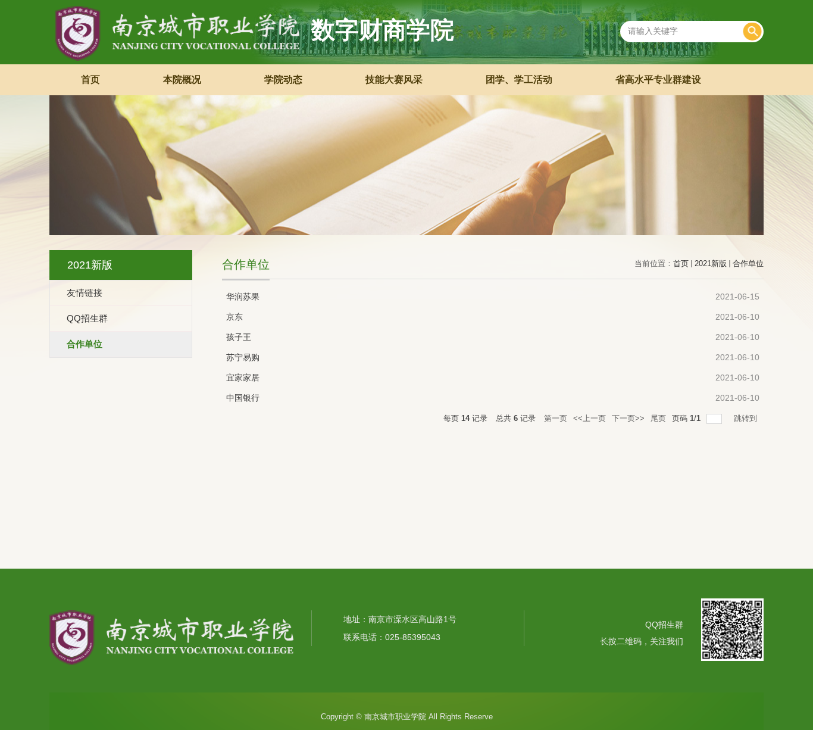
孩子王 (238, 337)
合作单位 (748, 263)
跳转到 (746, 418)
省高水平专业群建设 (658, 79)
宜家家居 (242, 377)
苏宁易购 (242, 357)
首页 (90, 79)
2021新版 (711, 263)
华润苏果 (242, 296)
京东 (234, 317)
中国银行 (242, 398)
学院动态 (283, 79)
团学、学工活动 (519, 79)
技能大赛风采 (394, 79)
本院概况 (182, 79)
